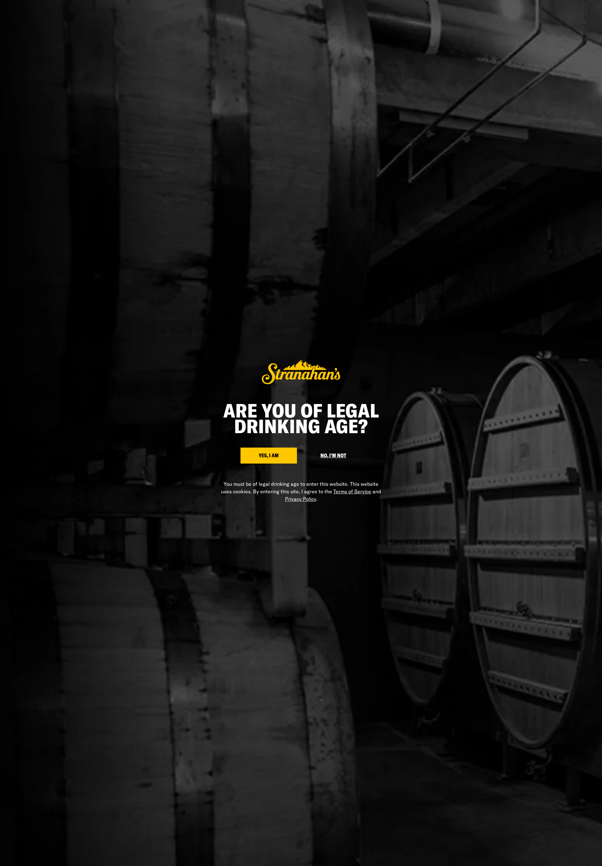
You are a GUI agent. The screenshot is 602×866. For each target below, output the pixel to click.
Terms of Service (352, 491)
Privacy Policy (300, 499)
